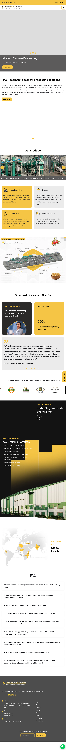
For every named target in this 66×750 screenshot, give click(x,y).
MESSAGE (7, 380)
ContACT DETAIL (9, 368)
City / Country (9, 374)
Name (6, 362)
